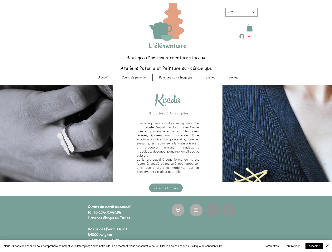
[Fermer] (327, 246)
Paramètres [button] (272, 246)
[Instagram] (213, 210)
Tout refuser (292, 246)
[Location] (178, 210)
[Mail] (196, 210)
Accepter (314, 246)
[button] (249, 28)
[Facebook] (228, 210)
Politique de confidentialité (206, 246)
